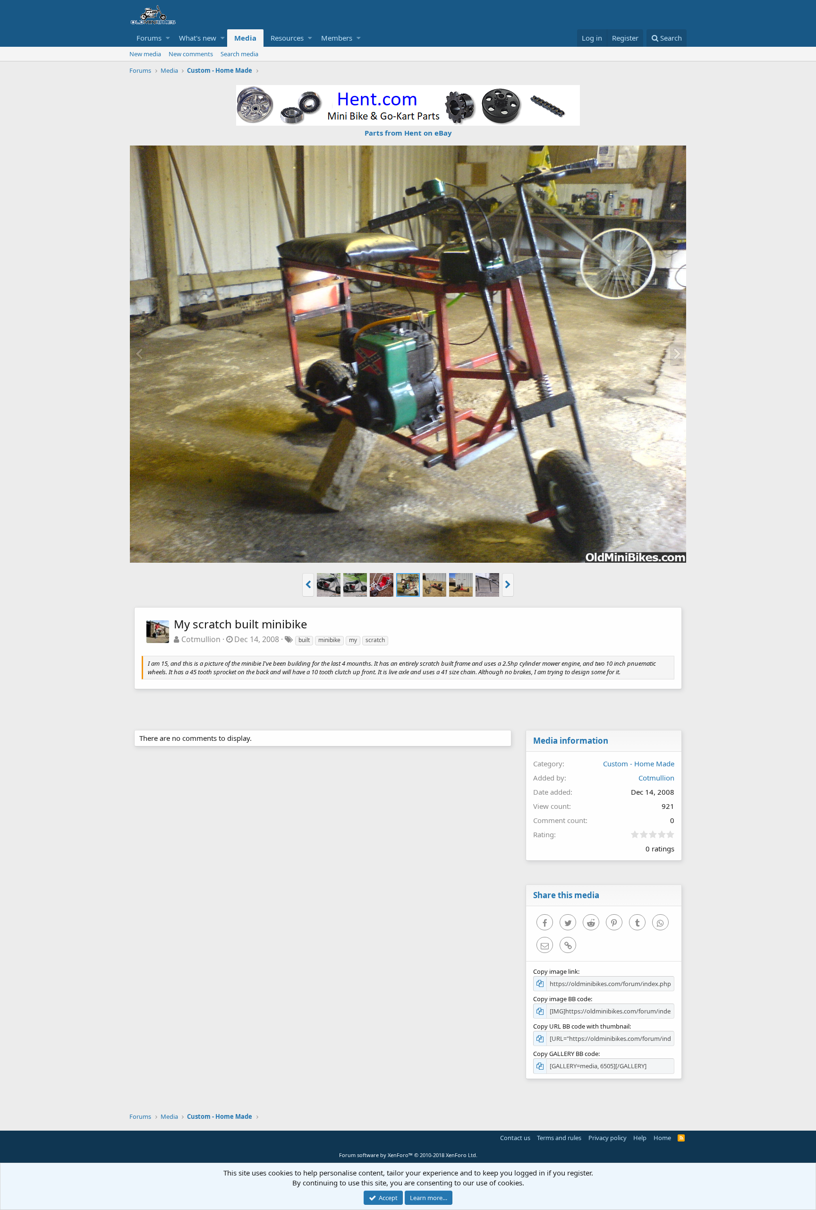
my (353, 640)
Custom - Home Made (638, 763)
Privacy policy (607, 1137)
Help (639, 1137)
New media (145, 54)
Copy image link (555, 971)
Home (662, 1137)
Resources (287, 38)
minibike (329, 640)
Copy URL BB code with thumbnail (581, 1026)
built (304, 640)
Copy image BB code (562, 999)
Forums (149, 38)
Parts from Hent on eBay (408, 132)
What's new (197, 38)
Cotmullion (201, 639)
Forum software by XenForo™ (408, 1155)
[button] (167, 38)
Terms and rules (559, 1137)
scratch (375, 640)
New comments (191, 54)
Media (245, 38)
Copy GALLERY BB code (565, 1053)
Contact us (515, 1137)
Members (336, 38)
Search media (239, 54)
